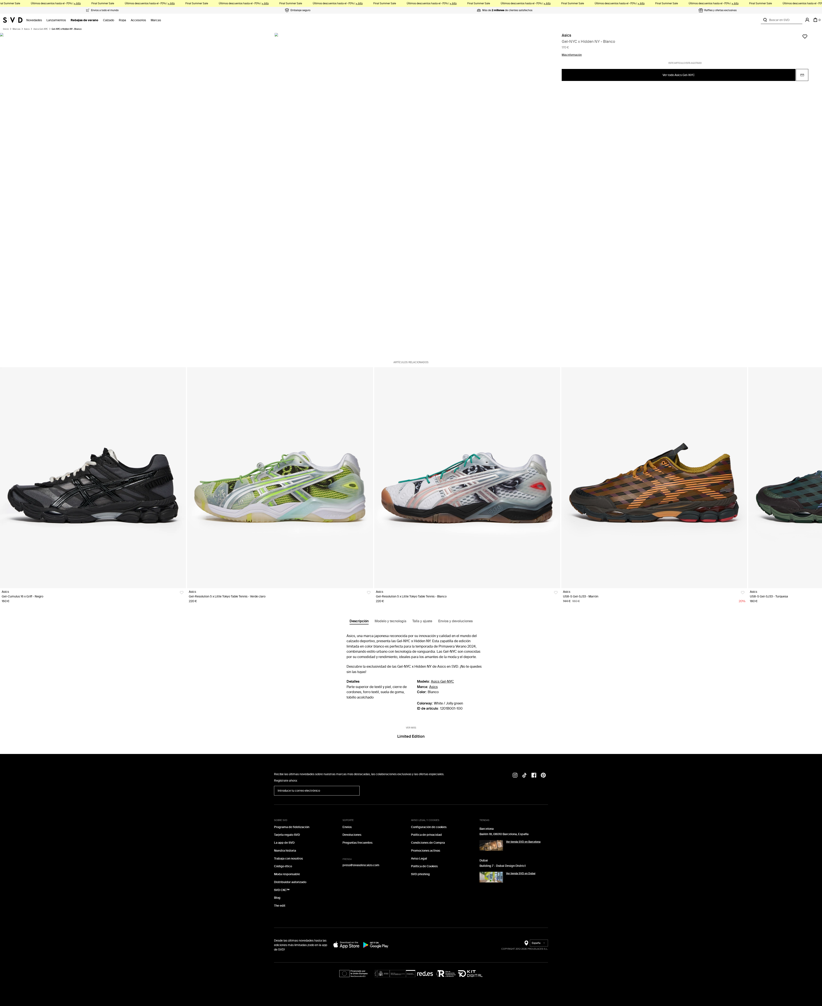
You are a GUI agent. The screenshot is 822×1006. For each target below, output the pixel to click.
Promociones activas (425, 850)
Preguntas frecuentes (357, 843)
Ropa (122, 20)
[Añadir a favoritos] (804, 36)
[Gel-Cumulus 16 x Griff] (93, 477)
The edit (279, 905)
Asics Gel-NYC (40, 29)
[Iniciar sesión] (807, 20)
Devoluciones (351, 835)
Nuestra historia (285, 850)
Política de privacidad (426, 835)
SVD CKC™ (281, 890)
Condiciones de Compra (428, 843)
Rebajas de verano (84, 20)
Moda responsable (287, 874)
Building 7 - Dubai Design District (503, 866)
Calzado (108, 20)
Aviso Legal (419, 858)
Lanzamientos (56, 20)
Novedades (34, 20)
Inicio (6, 29)
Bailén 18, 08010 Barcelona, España (504, 834)
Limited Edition (411, 736)
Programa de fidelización (291, 827)
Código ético (283, 866)
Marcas (156, 20)
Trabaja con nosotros (288, 858)
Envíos (347, 827)
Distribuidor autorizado (290, 882)
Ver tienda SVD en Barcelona (523, 841)
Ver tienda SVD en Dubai (520, 873)
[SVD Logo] (12, 19)
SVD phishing (420, 874)
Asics (27, 29)
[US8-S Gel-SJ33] (654, 477)
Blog (277, 898)
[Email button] (802, 75)
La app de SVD (284, 843)
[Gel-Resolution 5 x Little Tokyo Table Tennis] (280, 477)
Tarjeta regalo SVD (287, 835)
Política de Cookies (424, 866)
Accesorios (138, 20)
